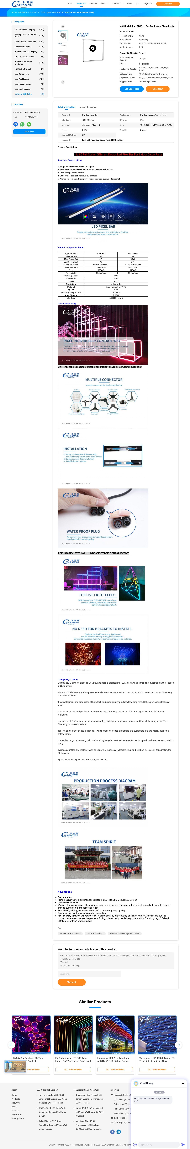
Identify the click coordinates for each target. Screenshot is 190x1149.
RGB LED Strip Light (29, 69)
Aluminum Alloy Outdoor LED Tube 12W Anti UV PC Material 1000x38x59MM (115, 1061)
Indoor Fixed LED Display (29, 52)
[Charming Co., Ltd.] (22, 4)
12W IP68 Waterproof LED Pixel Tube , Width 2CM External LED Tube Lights (71, 1061)
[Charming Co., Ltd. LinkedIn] (118, 1131)
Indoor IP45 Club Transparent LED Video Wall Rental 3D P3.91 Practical (90, 1112)
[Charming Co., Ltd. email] (15, 124)
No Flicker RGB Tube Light (70, 934)
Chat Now (168, 4)
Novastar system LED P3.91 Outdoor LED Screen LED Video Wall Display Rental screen (53, 1099)
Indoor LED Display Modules (29, 63)
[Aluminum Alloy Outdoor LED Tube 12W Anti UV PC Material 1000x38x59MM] (115, 1035)
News (14, 1107)
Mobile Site (16, 1114)
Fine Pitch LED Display (29, 57)
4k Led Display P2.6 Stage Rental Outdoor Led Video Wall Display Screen (53, 1125)
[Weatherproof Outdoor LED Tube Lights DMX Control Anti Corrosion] (31, 1035)
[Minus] (183, 1083)
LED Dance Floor (29, 74)
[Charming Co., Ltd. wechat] (29, 124)
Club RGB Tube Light (95, 934)
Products (16, 1099)
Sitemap (15, 1111)
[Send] (183, 1144)
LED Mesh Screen (29, 89)
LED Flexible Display (29, 84)
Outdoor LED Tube (29, 94)
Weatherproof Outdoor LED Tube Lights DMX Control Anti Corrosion (30, 1061)
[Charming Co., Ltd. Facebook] (112, 1131)
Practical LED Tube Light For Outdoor (124, 934)
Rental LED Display (29, 47)
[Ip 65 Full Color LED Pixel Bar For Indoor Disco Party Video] (92, 48)
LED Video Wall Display (29, 29)
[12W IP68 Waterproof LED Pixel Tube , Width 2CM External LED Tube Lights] (73, 1035)
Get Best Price (131, 89)
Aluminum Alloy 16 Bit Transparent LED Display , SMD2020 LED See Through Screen (88, 1125)
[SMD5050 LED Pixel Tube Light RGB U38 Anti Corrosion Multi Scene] (157, 1035)
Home (14, 1095)
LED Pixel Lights (29, 79)
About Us (16, 1103)
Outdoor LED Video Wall (29, 42)
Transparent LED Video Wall (29, 35)
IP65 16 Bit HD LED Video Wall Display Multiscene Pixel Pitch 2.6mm (52, 1112)
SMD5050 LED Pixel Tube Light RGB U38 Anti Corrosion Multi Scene (154, 1061)
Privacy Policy (18, 1118)
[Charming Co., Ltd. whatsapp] (22, 124)
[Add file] (135, 1144)
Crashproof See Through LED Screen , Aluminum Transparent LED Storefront (90, 1099)
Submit (71, 982)
